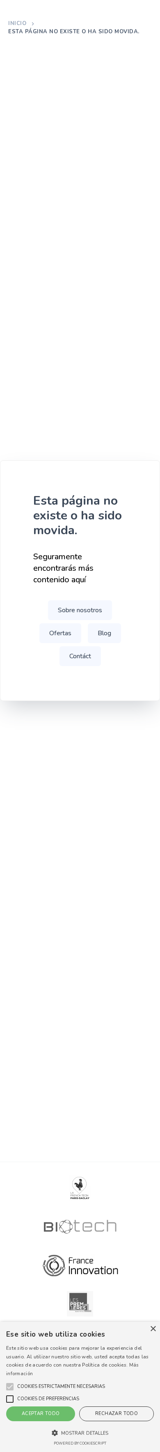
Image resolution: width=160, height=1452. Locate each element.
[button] (61, 1386)
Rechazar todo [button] (116, 1414)
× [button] (153, 1329)
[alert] (80, 1387)
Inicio (17, 23)
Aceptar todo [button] (41, 1414)
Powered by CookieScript (80, 1443)
